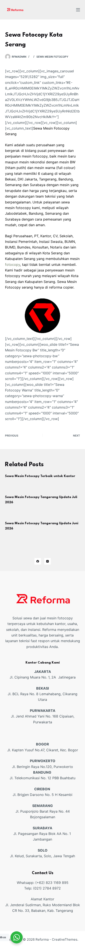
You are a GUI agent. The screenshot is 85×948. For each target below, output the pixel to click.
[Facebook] (37, 561)
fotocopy (12, 264)
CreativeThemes (64, 939)
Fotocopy (13, 287)
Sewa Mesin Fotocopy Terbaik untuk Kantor (40, 476)
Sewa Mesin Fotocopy (52, 56)
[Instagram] (47, 561)
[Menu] (78, 10)
